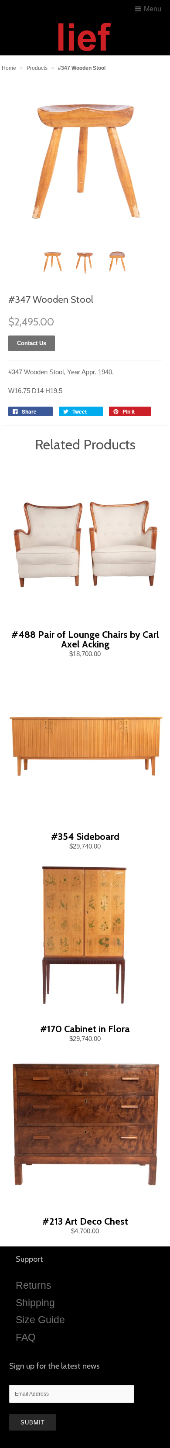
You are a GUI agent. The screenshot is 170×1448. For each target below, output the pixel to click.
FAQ (26, 1337)
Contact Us (31, 343)
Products (37, 68)
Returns (33, 1285)
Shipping (35, 1302)
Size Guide (40, 1319)
